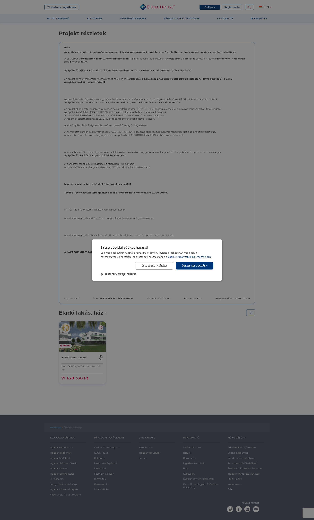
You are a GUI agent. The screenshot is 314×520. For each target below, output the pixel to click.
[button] (118, 274)
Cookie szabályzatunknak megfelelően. (189, 256)
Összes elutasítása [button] (154, 265)
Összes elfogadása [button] (194, 265)
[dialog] (157, 260)
